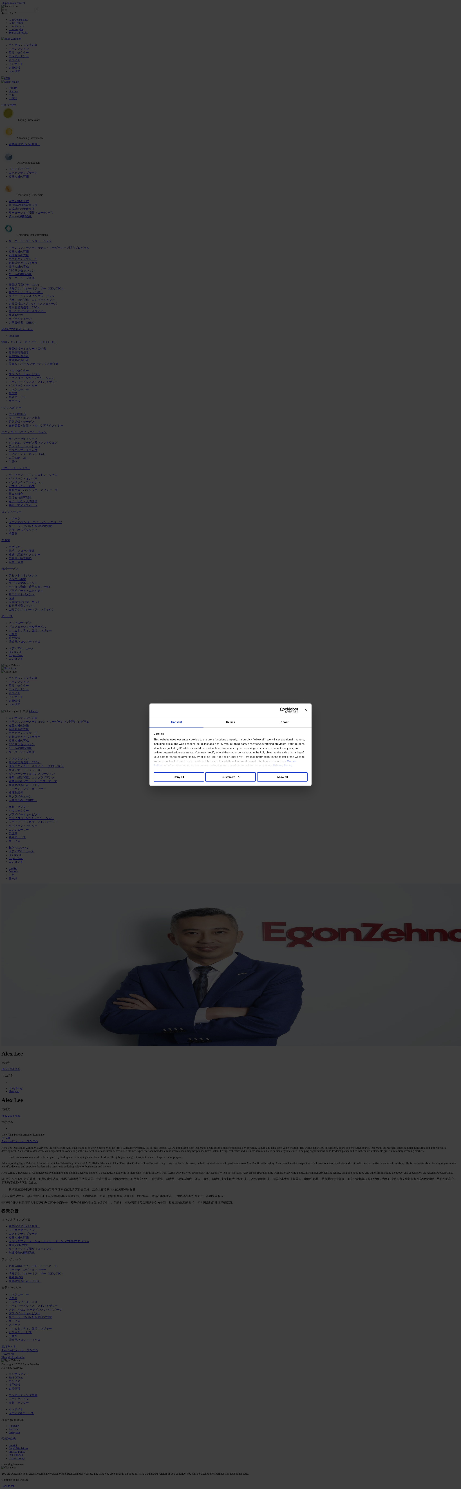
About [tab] (284, 722)
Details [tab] (230, 722)
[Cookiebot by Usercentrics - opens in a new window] (282, 710)
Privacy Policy (282, 765)
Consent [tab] (176, 722)
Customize (228, 776)
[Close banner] (306, 710)
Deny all (179, 776)
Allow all (282, 776)
